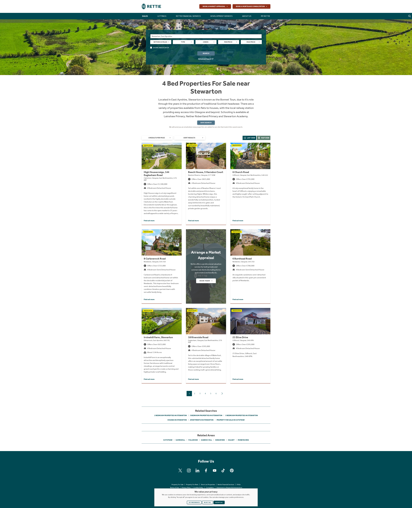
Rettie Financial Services (226, 484)
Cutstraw (167, 440)
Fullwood (193, 440)
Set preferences (194, 502)
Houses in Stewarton (177, 420)
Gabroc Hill (206, 440)
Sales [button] (145, 16)
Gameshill (180, 440)
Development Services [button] (221, 16)
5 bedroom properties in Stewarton (241, 415)
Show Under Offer (161, 48)
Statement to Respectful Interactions (229, 487)
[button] (409, 16)
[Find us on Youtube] (214, 470)
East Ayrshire (168, 21)
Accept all (219, 502)
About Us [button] (246, 16)
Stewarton (179, 21)
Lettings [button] (162, 16)
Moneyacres (243, 440)
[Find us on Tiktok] (223, 470)
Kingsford (220, 440)
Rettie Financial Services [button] (188, 16)
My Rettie (265, 16)
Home (144, 21)
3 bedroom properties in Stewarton (206, 415)
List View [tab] (251, 138)
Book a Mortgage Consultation (250, 6)
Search (206, 53)
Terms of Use (174, 487)
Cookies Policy (198, 487)
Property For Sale (155, 21)
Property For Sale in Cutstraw (231, 420)
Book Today (205, 281)
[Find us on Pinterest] (232, 470)
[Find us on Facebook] (206, 470)
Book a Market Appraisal (214, 6)
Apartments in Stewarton (201, 420)
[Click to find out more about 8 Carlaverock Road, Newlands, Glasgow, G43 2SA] (162, 266)
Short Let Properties (208, 484)
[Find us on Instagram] (189, 470)
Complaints (210, 487)
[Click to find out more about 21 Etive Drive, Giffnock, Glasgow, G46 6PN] (250, 345)
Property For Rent (192, 484)
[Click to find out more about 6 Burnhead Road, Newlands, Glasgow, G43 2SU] (250, 266)
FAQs (239, 484)
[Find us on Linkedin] (197, 470)
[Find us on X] (180, 470)
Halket (231, 440)
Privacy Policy (186, 487)
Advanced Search (204, 59)
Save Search (206, 123)
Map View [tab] (265, 138)
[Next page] (222, 393)
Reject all (207, 502)
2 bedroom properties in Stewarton (170, 415)
